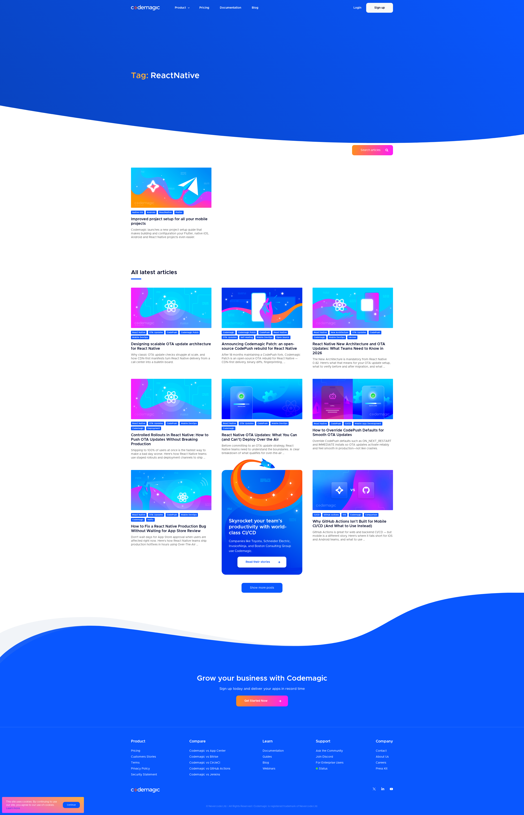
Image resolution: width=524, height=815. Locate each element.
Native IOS (137, 212)
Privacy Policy (140, 768)
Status (323, 768)
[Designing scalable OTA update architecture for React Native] (171, 307)
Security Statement (144, 774)
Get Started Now (256, 700)
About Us (382, 756)
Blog (255, 7)
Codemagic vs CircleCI (204, 762)
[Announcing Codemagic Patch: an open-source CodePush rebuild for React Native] (262, 307)
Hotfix (150, 520)
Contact (381, 750)
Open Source (282, 337)
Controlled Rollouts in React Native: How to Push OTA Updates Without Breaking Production (169, 440)
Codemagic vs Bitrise (203, 756)
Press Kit (381, 768)
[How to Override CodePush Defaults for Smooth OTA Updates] (353, 398)
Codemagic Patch (190, 332)
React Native (138, 332)
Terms (135, 762)
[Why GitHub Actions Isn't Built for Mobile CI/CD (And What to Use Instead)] (353, 490)
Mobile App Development (368, 424)
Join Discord (324, 756)
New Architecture (339, 332)
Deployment (153, 429)
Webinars (269, 768)
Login (357, 7)
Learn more (13, 808)
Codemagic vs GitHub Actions (209, 768)
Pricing (204, 7)
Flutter (179, 212)
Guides (267, 756)
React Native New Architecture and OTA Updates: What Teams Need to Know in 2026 (349, 348)
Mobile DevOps (140, 337)
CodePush (172, 332)
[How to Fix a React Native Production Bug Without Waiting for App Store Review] (171, 490)
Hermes (352, 337)
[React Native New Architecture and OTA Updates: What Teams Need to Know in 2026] (353, 307)
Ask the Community (329, 750)
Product (180, 7)
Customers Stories (143, 756)
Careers (381, 762)
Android (151, 212)
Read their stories (258, 562)
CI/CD (348, 424)
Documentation (230, 7)
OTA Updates (156, 332)
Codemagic (228, 332)
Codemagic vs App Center (207, 750)
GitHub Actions (331, 515)
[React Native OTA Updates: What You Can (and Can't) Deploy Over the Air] (262, 398)
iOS (344, 515)
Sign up (379, 7)
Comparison (371, 515)
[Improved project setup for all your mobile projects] (171, 187)
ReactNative (165, 212)
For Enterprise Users (329, 762)
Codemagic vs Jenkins (204, 774)
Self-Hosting (247, 337)
